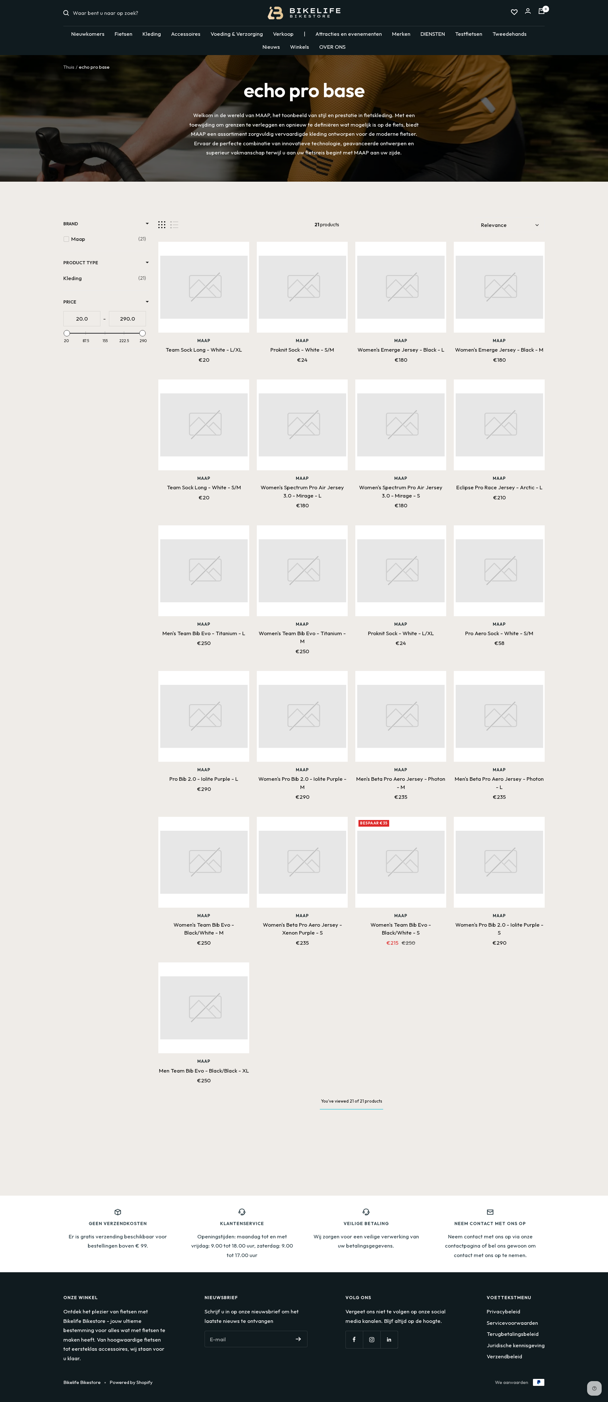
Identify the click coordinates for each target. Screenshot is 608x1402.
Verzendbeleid (504, 1356)
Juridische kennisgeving (516, 1345)
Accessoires (185, 33)
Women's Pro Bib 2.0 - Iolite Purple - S (499, 928)
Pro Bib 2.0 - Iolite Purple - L (203, 778)
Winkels (299, 46)
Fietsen (123, 33)
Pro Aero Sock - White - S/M (499, 633)
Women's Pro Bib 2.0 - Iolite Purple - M (302, 782)
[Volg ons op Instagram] (371, 1339)
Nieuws (271, 46)
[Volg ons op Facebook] (354, 1339)
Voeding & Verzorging (237, 33)
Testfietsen (468, 33)
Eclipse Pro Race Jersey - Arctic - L (499, 487)
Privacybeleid (503, 1311)
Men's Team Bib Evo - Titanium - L (203, 633)
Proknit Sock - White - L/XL (401, 633)
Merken (401, 33)
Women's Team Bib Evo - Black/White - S (400, 928)
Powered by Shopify (131, 1382)
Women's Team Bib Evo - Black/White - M (204, 928)
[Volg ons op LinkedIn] (389, 1339)
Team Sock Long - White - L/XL (204, 349)
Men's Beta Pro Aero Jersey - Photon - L (499, 782)
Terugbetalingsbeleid (513, 1333)
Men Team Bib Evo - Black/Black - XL (204, 1070)
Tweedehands (509, 33)
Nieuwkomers (87, 33)
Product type (80, 263)
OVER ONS (332, 46)
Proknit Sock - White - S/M (302, 349)
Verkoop (283, 33)
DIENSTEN (433, 33)
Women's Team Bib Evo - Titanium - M (302, 637)
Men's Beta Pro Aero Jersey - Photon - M (400, 782)
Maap (203, 340)
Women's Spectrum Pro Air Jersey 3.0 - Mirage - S (400, 491)
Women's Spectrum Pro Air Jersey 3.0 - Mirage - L (302, 491)
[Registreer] (298, 1339)
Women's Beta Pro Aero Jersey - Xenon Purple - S (302, 928)
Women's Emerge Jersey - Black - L (401, 349)
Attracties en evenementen (348, 33)
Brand (70, 224)
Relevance (494, 225)
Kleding (151, 33)
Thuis (68, 67)
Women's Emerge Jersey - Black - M (499, 349)
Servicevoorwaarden (512, 1322)
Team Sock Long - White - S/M (204, 487)
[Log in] (528, 12)
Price (69, 302)
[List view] (174, 224)
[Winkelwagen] (541, 12)
